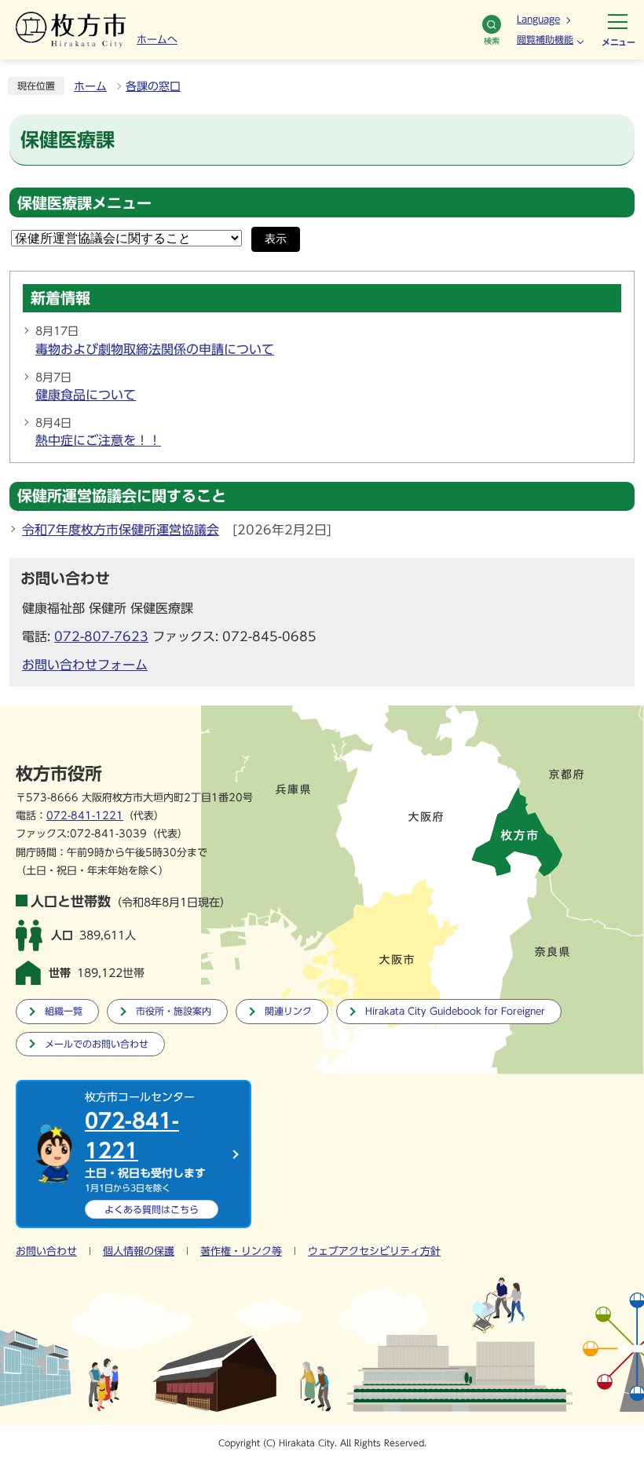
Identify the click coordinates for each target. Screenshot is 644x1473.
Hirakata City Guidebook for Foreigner (455, 1011)
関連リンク (288, 1011)
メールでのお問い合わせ (96, 1044)
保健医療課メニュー (84, 202)
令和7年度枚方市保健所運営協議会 (120, 529)
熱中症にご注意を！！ (98, 440)
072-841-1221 (84, 816)
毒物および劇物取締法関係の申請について (154, 349)
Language (538, 19)
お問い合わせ (46, 1251)
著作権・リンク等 (241, 1251)
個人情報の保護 (138, 1251)
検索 (491, 41)
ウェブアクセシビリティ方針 (374, 1251)
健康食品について (85, 394)
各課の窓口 (153, 86)
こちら (151, 1209)
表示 (276, 239)
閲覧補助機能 (545, 39)
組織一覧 (63, 1011)
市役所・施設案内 (173, 1011)
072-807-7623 (101, 636)
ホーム (90, 86)
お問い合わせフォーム (85, 664)
